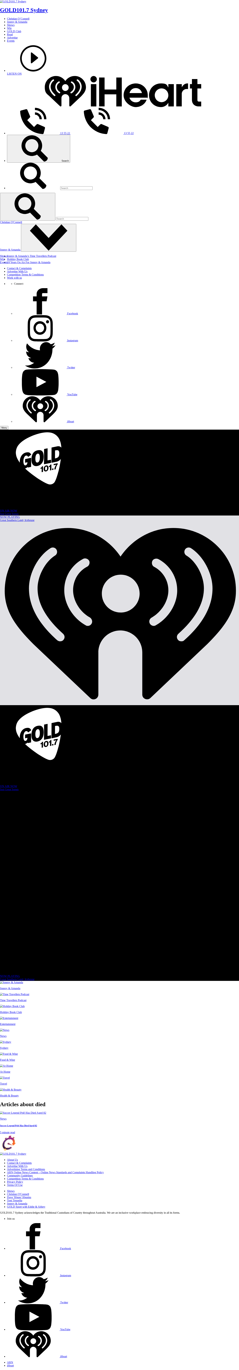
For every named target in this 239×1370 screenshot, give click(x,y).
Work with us (14, 277)
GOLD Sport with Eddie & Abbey (26, 1206)
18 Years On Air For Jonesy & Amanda (28, 262)
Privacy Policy (15, 1181)
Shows (11, 24)
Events (11, 40)
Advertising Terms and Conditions (26, 1169)
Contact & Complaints (19, 268)
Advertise (12, 37)
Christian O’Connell (18, 18)
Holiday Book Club (18, 259)
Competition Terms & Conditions (25, 274)
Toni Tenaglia (14, 1200)
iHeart (10, 1365)
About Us (12, 1159)
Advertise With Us (17, 271)
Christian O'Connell (11, 222)
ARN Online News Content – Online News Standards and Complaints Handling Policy (55, 1172)
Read (10, 34)
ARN (10, 1362)
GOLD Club (14, 31)
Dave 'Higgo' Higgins (19, 1197)
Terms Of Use (15, 1185)
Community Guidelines (20, 1175)
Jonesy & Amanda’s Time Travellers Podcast (31, 256)
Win (9, 28)
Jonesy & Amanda (17, 21)
